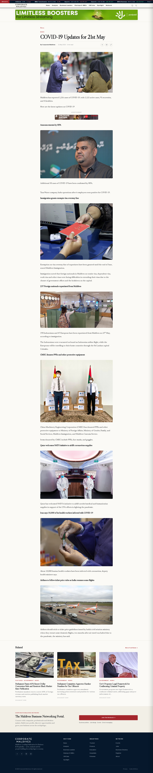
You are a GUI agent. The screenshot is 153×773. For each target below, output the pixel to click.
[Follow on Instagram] (26, 754)
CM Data (92, 5)
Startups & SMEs (81, 5)
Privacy (125, 769)
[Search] (136, 5)
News (48, 5)
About (118, 756)
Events (118, 743)
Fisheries (92, 756)
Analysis (55, 5)
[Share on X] (102, 45)
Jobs (117, 746)
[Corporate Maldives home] (21, 5)
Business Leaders (66, 5)
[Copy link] (111, 45)
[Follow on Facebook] (17, 754)
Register (118, 753)
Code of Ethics (133, 769)
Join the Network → (108, 717)
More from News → (131, 648)
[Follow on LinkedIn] (31, 754)
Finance (92, 746)
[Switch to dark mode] (132, 5)
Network (109, 5)
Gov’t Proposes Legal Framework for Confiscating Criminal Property (114, 685)
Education (93, 750)
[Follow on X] (21, 754)
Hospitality (93, 753)
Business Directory (122, 750)
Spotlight (100, 5)
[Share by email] (106, 45)
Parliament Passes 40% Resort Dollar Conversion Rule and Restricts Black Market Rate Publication (33, 686)
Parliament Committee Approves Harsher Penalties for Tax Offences (74, 685)
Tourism (92, 743)
